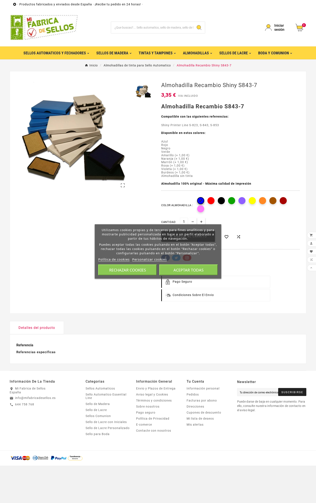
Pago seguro (145, 412)
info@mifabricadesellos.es (35, 398)
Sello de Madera (98, 404)
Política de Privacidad (152, 418)
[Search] (199, 27)
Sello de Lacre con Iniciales (106, 422)
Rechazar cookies (127, 270)
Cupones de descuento (204, 412)
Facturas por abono (202, 400)
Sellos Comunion (98, 416)
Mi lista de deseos (200, 418)
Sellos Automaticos (100, 388)
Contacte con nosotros (153, 430)
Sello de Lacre (96, 410)
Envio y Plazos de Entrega (156, 388)
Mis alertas (195, 424)
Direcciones (195, 406)
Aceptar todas (188, 270)
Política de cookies (114, 259)
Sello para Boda (98, 434)
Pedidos (193, 394)
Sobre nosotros (148, 406)
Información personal (203, 388)
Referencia (24, 345)
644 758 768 (24, 404)
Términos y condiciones (154, 400)
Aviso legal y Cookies (152, 394)
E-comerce (144, 424)
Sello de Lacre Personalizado (108, 428)
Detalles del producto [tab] (36, 328)
